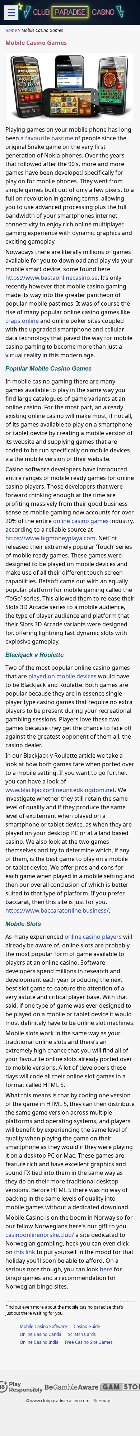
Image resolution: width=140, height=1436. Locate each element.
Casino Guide (87, 1326)
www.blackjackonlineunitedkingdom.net (60, 790)
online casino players (93, 937)
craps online (22, 321)
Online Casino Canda (40, 1334)
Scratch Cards (82, 1334)
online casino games (81, 521)
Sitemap (102, 1401)
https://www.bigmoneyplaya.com (50, 538)
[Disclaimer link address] (71, 1388)
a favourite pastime (46, 138)
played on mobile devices (62, 676)
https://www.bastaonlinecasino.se (51, 278)
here (106, 1269)
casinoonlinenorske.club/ (39, 1235)
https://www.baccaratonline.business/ (57, 910)
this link (24, 1252)
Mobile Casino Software (43, 1326)
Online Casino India (39, 1342)
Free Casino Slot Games (89, 1342)
